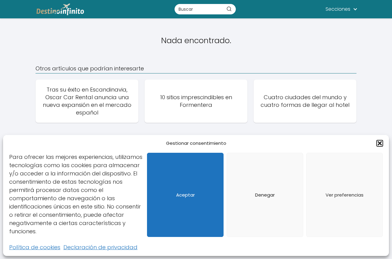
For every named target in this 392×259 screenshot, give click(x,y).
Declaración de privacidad (100, 247)
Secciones (338, 9)
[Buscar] (229, 9)
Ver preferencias (345, 195)
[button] (380, 143)
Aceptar (185, 195)
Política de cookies (34, 247)
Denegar (265, 195)
